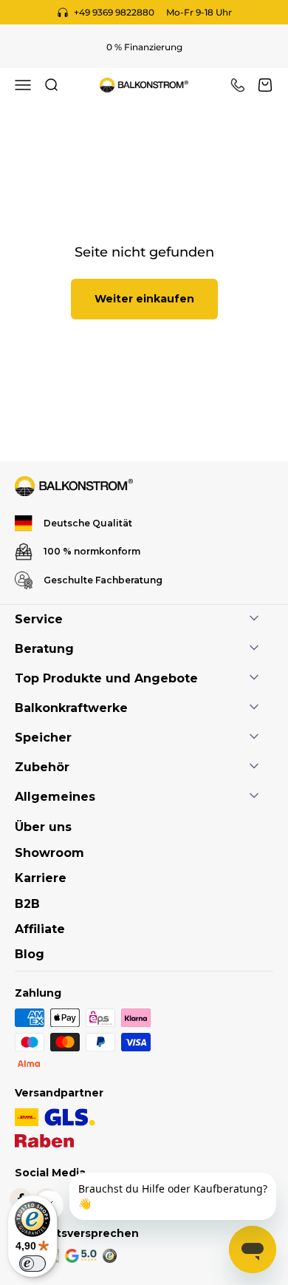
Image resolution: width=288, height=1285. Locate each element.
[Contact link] (237, 85)
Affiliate (40, 929)
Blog (29, 954)
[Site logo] (74, 486)
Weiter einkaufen (144, 298)
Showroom (49, 853)
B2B (27, 904)
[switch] (32, 1263)
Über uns (43, 827)
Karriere (40, 878)
